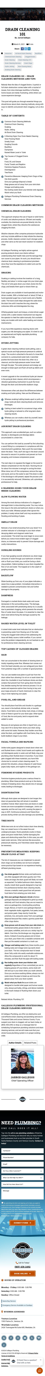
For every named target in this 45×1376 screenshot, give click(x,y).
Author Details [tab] (15, 1043)
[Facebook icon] (11, 1338)
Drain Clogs (28, 63)
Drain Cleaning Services (13, 63)
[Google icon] (4, 1338)
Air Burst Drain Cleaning (23, 53)
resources (8, 53)
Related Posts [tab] (30, 1043)
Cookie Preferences (8, 1360)
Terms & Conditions (16, 1215)
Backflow (38, 53)
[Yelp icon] (32, 1338)
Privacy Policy (5, 1215)
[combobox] (22, 1170)
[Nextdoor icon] (39, 1338)
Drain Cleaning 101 (24, 60)
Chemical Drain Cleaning (13, 57)
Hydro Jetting (9, 66)
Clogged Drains (30, 57)
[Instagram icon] (18, 1338)
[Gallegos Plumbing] (22, 1251)
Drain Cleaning (10, 60)
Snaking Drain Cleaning (13, 70)
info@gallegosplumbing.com (23, 1213)
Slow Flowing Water (24, 66)
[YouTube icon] (25, 1338)
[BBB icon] (4, 1344)
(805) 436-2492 (22, 1266)
